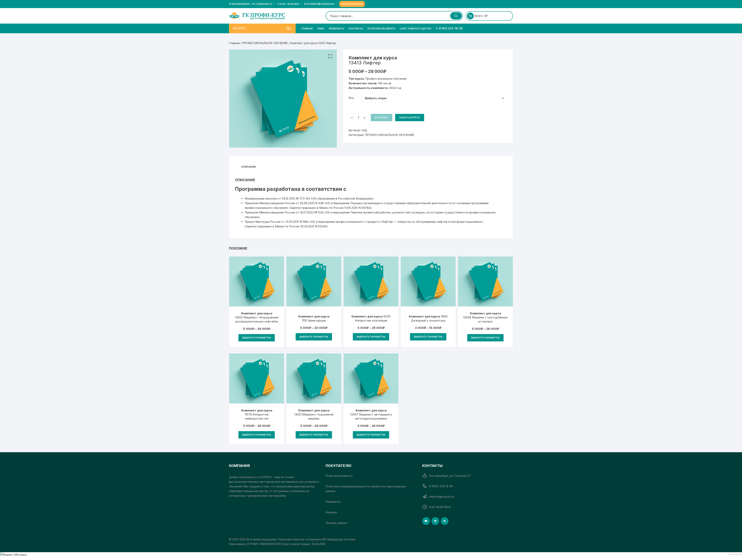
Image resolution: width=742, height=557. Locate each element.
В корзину (381, 117)
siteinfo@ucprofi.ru (320, 4)
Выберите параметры (256, 337)
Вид (351, 98)
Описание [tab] (248, 166)
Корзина (331, 512)
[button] (330, 56)
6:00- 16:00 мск (289, 4)
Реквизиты (336, 28)
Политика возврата (381, 28)
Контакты (356, 28)
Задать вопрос (409, 117)
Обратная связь (352, 4)
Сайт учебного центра (415, 28)
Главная (307, 28)
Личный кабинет (337, 523)
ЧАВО (320, 28)
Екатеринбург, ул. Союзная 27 (251, 4)
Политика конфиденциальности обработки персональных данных (366, 488)
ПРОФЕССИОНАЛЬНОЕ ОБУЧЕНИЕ (265, 43)
